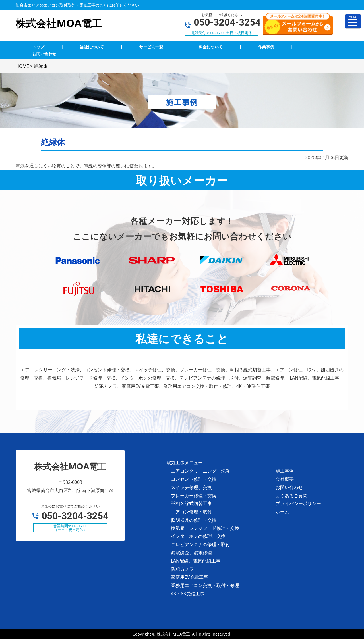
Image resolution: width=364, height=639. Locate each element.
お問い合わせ (289, 487)
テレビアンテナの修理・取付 (200, 544)
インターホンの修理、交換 (198, 536)
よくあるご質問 (291, 495)
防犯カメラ (182, 569)
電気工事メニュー (184, 462)
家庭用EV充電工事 (189, 577)
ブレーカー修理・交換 (193, 495)
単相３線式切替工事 (191, 503)
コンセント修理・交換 (193, 479)
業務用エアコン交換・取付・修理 (205, 585)
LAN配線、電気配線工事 (195, 561)
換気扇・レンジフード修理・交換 (205, 528)
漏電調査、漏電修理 (191, 553)
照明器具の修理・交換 (193, 520)
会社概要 (285, 479)
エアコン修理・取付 (191, 512)
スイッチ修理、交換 (191, 487)
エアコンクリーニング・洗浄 (200, 471)
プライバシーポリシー (298, 503)
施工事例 (285, 471)
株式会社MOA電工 (173, 634)
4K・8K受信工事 (187, 593)
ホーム (282, 512)
